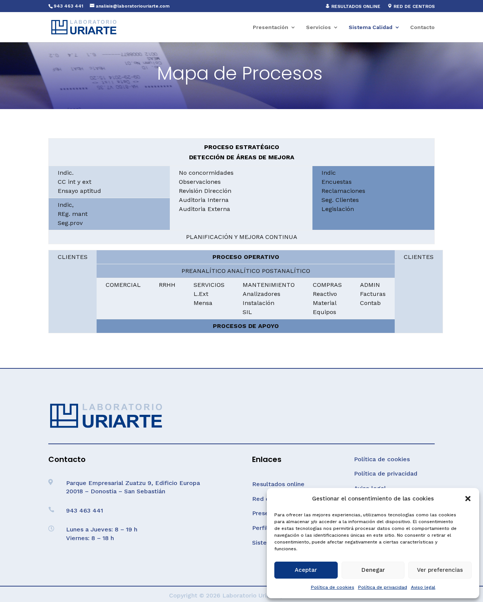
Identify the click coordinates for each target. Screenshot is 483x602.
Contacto (422, 27)
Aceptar (306, 570)
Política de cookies (332, 587)
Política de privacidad (382, 587)
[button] (468, 498)
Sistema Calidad (370, 27)
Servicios (318, 27)
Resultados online (278, 484)
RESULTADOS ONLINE (355, 6)
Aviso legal (423, 587)
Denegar (373, 570)
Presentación (270, 27)
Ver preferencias (440, 570)
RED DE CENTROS (413, 6)
